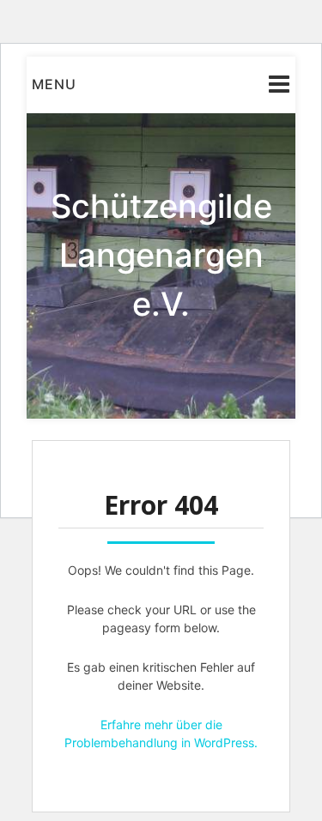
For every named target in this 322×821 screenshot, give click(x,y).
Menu (54, 84)
